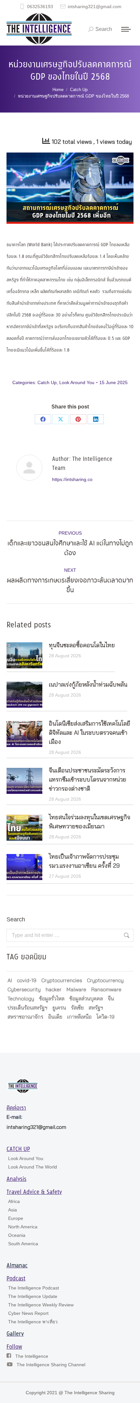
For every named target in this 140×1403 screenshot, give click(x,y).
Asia (12, 1209)
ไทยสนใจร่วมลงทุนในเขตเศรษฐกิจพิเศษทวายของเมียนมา (89, 822)
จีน (111, 998)
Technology (20, 998)
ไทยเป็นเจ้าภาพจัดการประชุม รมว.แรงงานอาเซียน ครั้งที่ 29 (84, 861)
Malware (76, 989)
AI (9, 980)
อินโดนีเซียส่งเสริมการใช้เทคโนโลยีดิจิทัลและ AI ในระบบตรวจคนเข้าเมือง (89, 733)
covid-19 (26, 980)
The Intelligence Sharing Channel (51, 1364)
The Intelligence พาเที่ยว (33, 1321)
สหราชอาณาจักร (25, 1017)
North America (22, 1226)
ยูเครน (59, 1007)
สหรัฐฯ (96, 1007)
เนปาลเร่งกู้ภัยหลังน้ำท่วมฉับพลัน (88, 685)
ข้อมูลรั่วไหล (51, 998)
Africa (14, 1201)
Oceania (16, 1235)
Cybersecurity (24, 989)
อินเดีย (55, 1017)
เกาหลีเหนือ (79, 1017)
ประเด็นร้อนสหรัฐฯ (27, 1007)
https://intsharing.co (72, 479)
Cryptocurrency (105, 980)
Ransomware (106, 989)
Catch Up (47, 382)
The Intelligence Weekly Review (41, 1304)
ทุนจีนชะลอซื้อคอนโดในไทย (82, 645)
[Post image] (24, 655)
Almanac (17, 1265)
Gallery (15, 1334)
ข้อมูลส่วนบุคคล (86, 998)
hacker (54, 989)
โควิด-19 (105, 1017)
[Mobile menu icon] (126, 29)
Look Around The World (32, 1166)
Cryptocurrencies (61, 980)
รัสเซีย (77, 1007)
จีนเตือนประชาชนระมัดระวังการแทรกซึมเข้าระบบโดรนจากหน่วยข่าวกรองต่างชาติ (87, 780)
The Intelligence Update (32, 1296)
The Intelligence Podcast (33, 1287)
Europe (15, 1218)
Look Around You (76, 382)
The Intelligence (31, 1356)
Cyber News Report (28, 1313)
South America (23, 1243)
